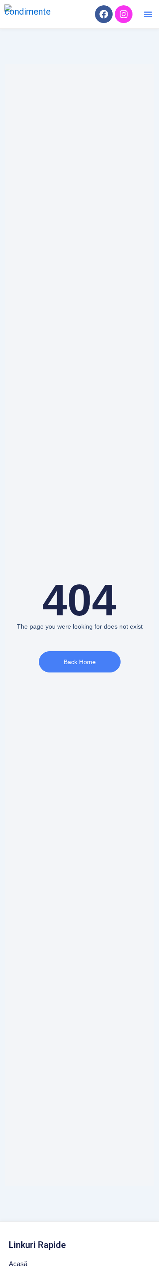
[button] (148, 14)
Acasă (18, 1263)
